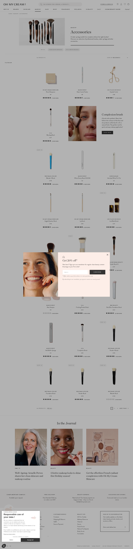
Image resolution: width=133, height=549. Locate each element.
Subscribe (97, 272)
